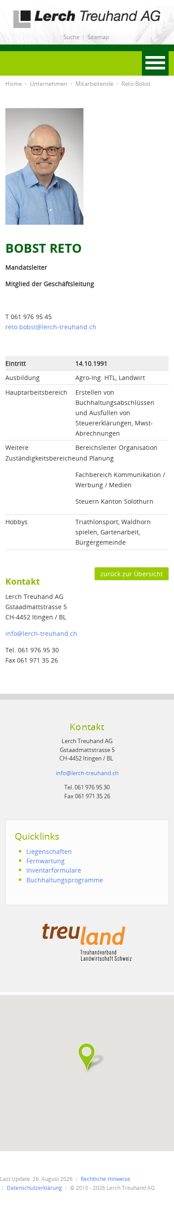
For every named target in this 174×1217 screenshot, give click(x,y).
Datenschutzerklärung (34, 1188)
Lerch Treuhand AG (34, 12)
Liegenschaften (49, 851)
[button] (87, 1057)
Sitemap (98, 37)
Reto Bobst (136, 84)
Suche (71, 37)
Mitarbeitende (94, 84)
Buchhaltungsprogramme (64, 880)
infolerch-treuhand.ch (41, 633)
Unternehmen (48, 84)
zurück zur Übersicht (131, 574)
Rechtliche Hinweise (105, 1179)
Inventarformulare (53, 870)
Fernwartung (45, 861)
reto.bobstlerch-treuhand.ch (50, 327)
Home (13, 84)
